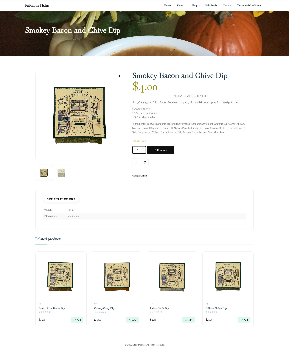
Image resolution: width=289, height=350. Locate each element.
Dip (145, 175)
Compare (136, 162)
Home (31, 39)
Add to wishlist (145, 162)
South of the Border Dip (52, 308)
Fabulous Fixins (37, 5)
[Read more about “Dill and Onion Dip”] (244, 320)
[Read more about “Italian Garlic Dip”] (188, 320)
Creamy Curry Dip (104, 308)
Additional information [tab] (61, 198)
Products (42, 39)
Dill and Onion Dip (216, 308)
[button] (119, 76)
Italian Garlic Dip (159, 308)
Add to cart (161, 150)
